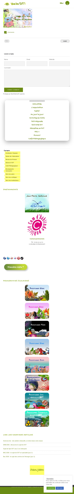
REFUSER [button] (60, 488)
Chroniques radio (37, 118)
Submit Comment (14, 89)
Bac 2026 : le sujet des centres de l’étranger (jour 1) (19, 456)
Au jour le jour (37, 114)
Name (6, 59)
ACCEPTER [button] (51, 488)
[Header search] (67, 4)
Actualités (37, 104)
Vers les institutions (12, 180)
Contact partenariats (37, 239)
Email (28, 59)
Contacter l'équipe (12, 153)
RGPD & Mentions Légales (25, 487)
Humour (37, 135)
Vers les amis (10, 174)
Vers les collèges (11, 177)
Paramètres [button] (50, 478)
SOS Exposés (37, 121)
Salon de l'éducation (12, 156)
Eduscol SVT (10, 162)
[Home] (15, 5)
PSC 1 (37, 132)
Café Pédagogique (37, 139)
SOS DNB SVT (37, 125)
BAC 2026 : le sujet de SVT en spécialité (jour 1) (18, 452)
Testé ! (37, 111)
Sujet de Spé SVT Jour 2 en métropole (15, 448)
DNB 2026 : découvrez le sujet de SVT (15, 445)
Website (51, 59)
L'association (37, 107)
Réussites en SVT (37, 128)
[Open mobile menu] (62, 3)
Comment (7, 68)
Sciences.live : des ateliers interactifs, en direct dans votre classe (23, 441)
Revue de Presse (11, 159)
